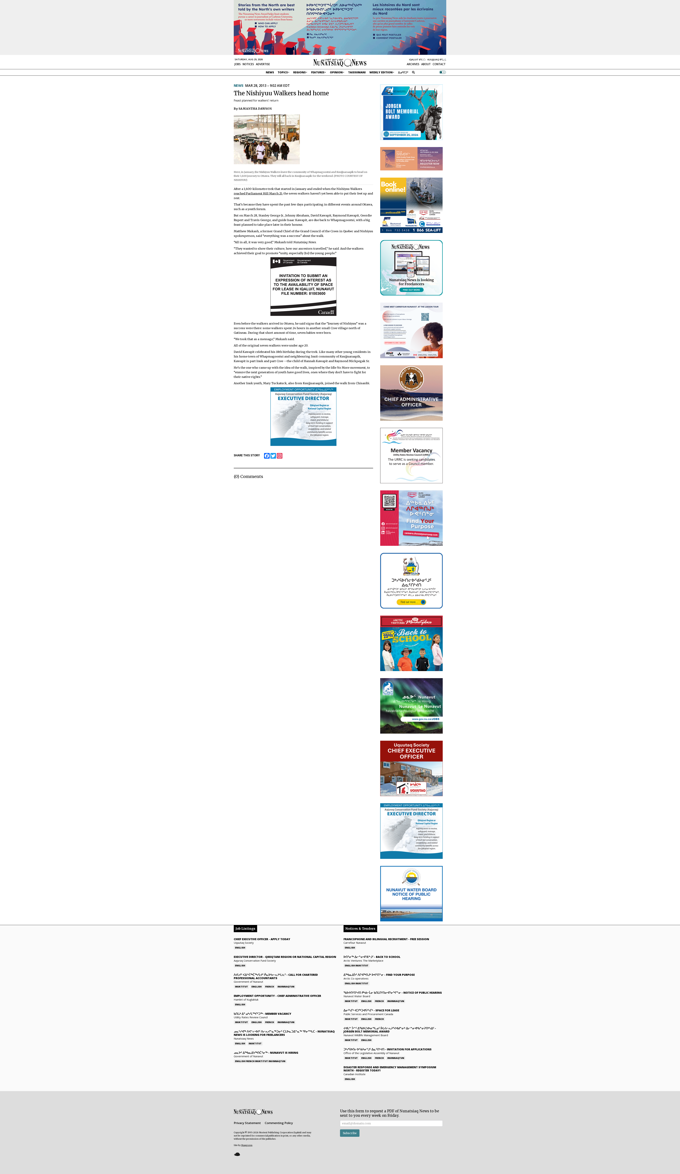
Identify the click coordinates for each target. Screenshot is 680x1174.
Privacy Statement (247, 1123)
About (426, 64)
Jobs (237, 64)
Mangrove (246, 1145)
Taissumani (357, 72)
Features (317, 72)
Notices (248, 64)
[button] (237, 1154)
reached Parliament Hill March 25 (258, 193)
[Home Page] (340, 62)
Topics (283, 72)
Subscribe (350, 1133)
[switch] (442, 72)
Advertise (263, 64)
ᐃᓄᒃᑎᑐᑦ (403, 72)
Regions (299, 72)
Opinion (336, 72)
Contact (439, 64)
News (270, 72)
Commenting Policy (279, 1123)
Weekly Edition (381, 72)
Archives (413, 64)
